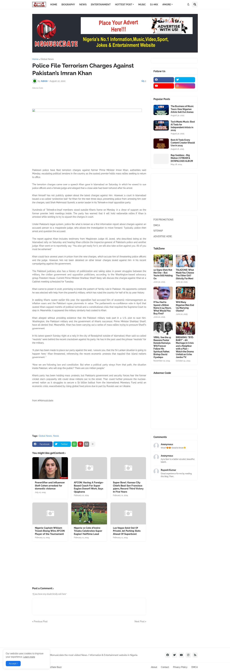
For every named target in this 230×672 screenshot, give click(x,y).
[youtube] (163, 86)
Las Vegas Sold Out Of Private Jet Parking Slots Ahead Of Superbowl (127, 530)
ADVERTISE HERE (162, 236)
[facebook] (163, 79)
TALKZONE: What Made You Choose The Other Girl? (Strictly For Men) (185, 274)
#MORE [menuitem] (166, 4)
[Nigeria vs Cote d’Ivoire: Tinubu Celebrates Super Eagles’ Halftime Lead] (89, 513)
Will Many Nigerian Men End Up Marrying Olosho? (185, 306)
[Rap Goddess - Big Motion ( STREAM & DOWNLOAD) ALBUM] (161, 159)
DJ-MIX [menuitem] (154, 4)
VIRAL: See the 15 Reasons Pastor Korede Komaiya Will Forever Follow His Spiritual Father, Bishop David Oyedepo (162, 347)
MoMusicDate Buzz (52, 667)
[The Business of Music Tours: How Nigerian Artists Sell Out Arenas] (161, 110)
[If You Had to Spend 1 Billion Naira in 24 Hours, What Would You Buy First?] (163, 293)
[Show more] (92, 444)
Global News (47, 59)
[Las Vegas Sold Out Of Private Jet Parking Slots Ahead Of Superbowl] (128, 513)
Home (35, 59)
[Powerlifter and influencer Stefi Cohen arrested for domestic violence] (50, 468)
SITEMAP (158, 231)
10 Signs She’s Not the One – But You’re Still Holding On (163, 274)
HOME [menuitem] (53, 4)
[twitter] (185, 79)
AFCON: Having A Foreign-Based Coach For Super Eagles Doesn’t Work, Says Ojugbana (89, 487)
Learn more (29, 657)
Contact (165, 667)
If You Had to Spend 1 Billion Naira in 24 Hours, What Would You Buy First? (162, 308)
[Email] (86, 444)
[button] (188, 5)
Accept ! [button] (13, 663)
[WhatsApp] (74, 444)
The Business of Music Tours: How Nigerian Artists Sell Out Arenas (182, 109)
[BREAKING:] (185, 328)
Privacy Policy (180, 667)
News (56, 436)
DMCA (156, 225)
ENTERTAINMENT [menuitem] (101, 4)
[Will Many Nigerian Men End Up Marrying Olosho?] (185, 293)
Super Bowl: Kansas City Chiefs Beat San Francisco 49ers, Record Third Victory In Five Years (128, 487)
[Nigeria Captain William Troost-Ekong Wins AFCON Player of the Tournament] (50, 513)
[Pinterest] (80, 444)
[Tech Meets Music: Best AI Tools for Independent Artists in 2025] (161, 125)
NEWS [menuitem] (83, 4)
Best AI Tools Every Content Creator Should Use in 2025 (183, 143)
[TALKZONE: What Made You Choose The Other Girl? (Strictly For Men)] (185, 260)
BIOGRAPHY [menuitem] (68, 4)
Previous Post (41, 621)
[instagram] (185, 86)
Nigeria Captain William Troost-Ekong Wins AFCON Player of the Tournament (50, 530)
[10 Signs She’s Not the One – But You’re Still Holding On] (163, 260)
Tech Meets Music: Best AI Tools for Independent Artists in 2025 (183, 126)
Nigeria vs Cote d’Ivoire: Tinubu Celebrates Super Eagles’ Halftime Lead (88, 530)
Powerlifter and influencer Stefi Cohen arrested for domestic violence (50, 485)
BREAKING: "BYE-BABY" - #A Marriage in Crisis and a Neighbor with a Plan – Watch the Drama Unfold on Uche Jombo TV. (185, 347)
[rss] (195, 655)
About (154, 667)
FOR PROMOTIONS (163, 219)
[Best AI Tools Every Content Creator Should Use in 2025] (161, 143)
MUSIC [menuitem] (142, 4)
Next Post (140, 621)
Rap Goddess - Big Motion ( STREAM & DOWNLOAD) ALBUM (182, 158)
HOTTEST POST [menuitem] (123, 4)
